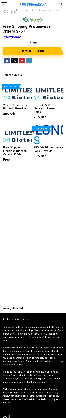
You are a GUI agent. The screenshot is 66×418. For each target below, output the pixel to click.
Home (6, 10)
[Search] (61, 4)
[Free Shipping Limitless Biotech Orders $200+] (17, 127)
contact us (15, 399)
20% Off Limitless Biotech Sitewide (15, 107)
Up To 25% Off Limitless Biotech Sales (45, 109)
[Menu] (4, 4)
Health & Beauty (21, 10)
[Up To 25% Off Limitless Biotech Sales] (48, 85)
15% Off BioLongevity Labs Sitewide (48, 149)
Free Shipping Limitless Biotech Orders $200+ (15, 151)
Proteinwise (13, 37)
